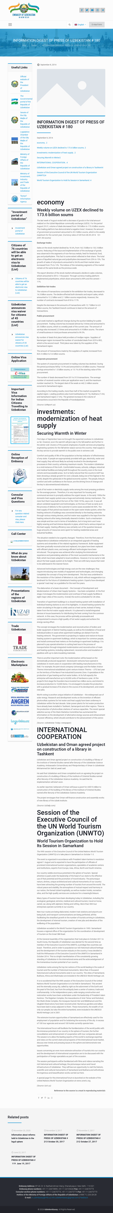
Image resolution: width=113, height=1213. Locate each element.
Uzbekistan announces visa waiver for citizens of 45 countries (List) (22, 340)
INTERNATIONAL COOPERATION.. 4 (52, 162)
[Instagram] (97, 10)
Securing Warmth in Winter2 (49, 158)
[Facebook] (81, 10)
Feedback (84, 1197)
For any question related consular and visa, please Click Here (22, 516)
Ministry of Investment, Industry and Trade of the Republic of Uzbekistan (25, 182)
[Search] (69, 24)
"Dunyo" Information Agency (25, 199)
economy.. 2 (42, 143)
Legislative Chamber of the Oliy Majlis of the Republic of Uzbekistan (25, 140)
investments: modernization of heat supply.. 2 (56, 153)
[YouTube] (92, 10)
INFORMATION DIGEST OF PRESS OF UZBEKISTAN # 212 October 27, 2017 (88, 1138)
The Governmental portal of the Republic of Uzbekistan (26, 102)
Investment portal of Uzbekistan (20, 231)
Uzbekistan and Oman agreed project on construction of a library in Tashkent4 (70, 167)
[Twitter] (87, 10)
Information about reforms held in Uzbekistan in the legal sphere (23, 1138)
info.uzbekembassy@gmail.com (65, 1197)
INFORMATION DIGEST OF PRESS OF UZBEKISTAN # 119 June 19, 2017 (23, 1160)
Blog (24, 45)
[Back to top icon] (102, 1208)
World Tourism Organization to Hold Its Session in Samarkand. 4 (64, 180)
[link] (20, 373)
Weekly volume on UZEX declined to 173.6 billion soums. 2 (61, 148)
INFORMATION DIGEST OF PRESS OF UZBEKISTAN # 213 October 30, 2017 (56, 1138)
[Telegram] (102, 10)
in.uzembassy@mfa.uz (41, 1197)
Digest (34, 45)
